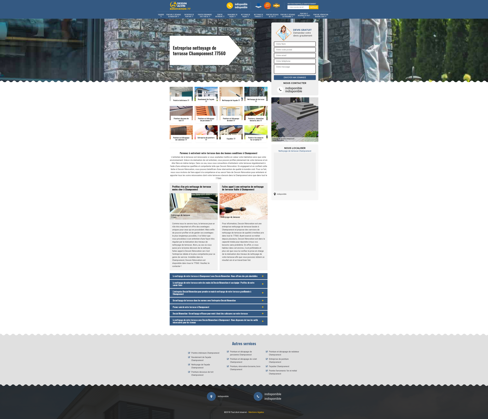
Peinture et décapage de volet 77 (304, 15)
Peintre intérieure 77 (219, 15)
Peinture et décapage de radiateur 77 (173, 15)
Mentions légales (256, 412)
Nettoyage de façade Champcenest (200, 366)
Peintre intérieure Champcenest (205, 353)
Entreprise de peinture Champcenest (279, 360)
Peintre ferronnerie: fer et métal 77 (205, 15)
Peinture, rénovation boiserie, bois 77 (320, 15)
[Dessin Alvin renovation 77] (180, 5)
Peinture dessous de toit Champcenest (202, 373)
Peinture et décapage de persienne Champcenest (241, 353)
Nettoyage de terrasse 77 (258, 15)
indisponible (241, 4)
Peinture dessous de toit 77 (272, 15)
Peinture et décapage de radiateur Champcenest (284, 353)
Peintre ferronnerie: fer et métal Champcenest (283, 372)
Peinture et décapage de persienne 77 (287, 15)
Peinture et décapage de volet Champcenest (243, 360)
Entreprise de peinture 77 (189, 15)
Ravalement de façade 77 (232, 15)
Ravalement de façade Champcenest (201, 359)
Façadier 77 (161, 15)
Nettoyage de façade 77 (245, 15)
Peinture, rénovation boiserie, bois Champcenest (245, 368)
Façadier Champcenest (279, 366)
